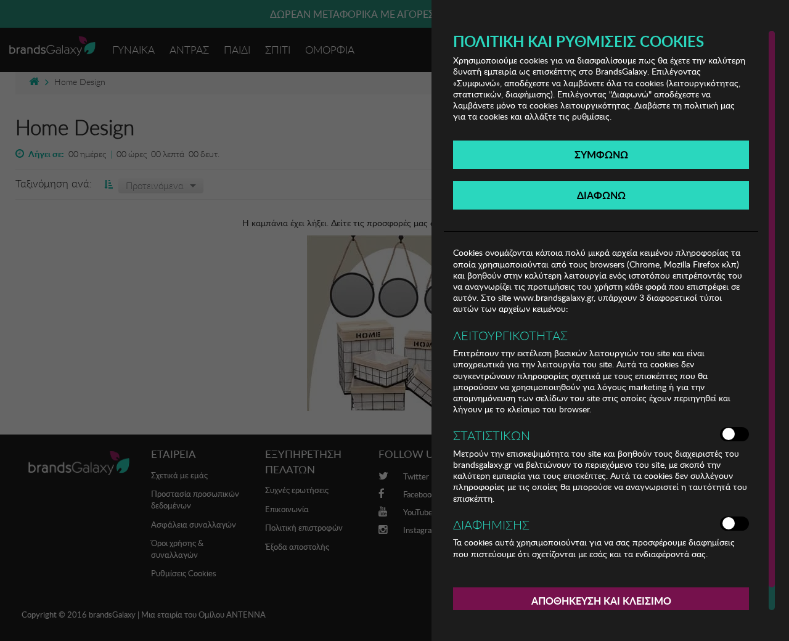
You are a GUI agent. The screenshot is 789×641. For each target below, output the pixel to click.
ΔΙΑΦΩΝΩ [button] (601, 195)
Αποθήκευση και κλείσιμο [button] (601, 601)
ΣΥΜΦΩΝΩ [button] (601, 154)
